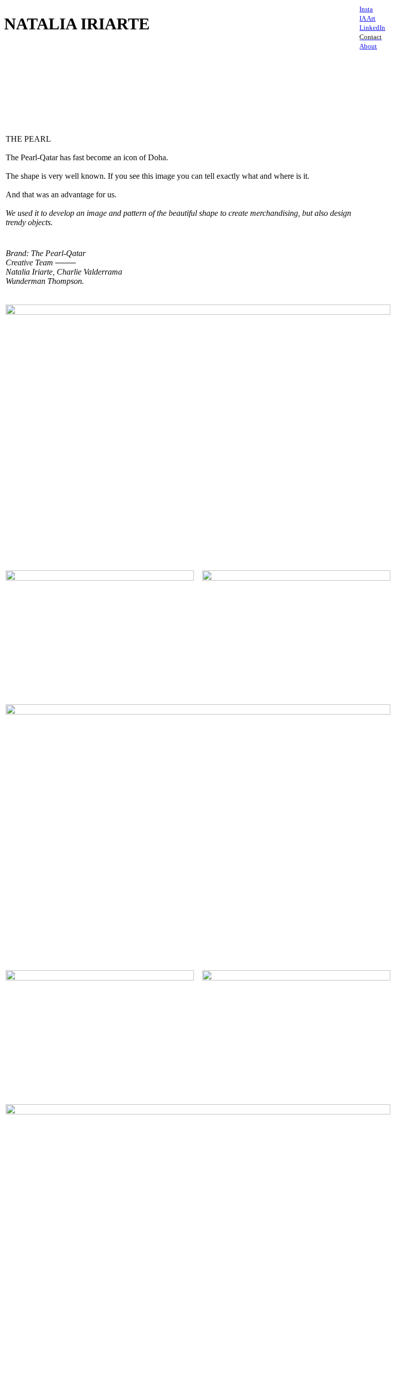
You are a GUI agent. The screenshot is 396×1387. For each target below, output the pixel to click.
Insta (366, 9)
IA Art (367, 18)
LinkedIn (372, 27)
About (368, 46)
